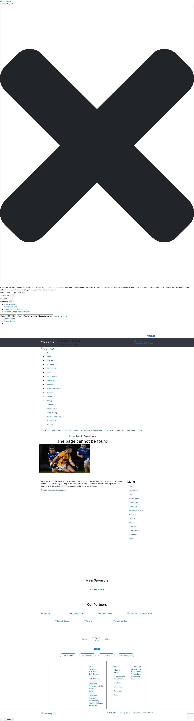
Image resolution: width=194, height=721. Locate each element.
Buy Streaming (87, 655)
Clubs (49, 372)
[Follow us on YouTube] (154, 336)
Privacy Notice (9, 321)
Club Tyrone (51, 368)
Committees (51, 380)
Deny (20, 316)
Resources (131, 430)
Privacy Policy (136, 669)
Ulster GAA (135, 676)
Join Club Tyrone (146, 343)
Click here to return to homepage (53, 490)
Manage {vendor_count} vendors (16, 309)
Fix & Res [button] (50, 360)
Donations (50, 384)
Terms (148, 713)
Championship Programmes (91, 430)
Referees (50, 392)
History (49, 401)
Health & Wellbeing (54, 417)
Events (114, 667)
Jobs (140, 430)
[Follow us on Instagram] (152, 336)
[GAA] (84, 639)
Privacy (125, 713)
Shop (131, 539)
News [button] (49, 356)
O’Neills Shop (52, 409)
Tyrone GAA (136, 674)
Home (71, 436)
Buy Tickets (56, 430)
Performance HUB (53, 388)
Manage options (10, 304)
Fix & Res (92, 669)
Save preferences (45, 316)
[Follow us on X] (151, 336)
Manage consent (7, 719)
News (91, 667)
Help (111, 713)
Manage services (10, 307)
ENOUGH (109, 430)
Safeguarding (52, 413)
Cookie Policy (9, 319)
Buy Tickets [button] (51, 364)
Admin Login (136, 667)
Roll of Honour (52, 376)
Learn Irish (50, 405)
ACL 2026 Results (71, 430)
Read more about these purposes (17, 312)
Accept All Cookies (8, 316)
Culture (49, 396)
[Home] (99, 352)
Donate (137, 343)
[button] (97, 145)
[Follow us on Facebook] (149, 336)
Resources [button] (51, 421)
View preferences (30, 316)
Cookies (136, 713)
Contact (50, 425)
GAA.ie (134, 679)
